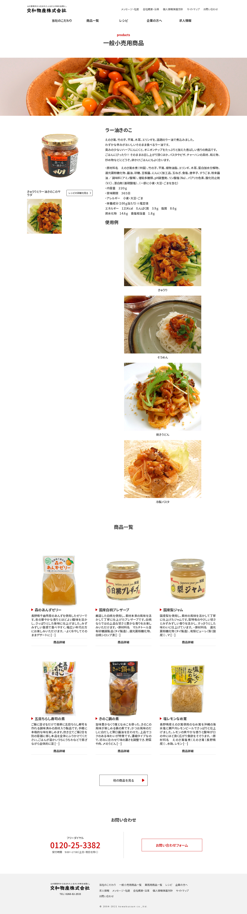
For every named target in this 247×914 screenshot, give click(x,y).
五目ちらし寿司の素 (50, 718)
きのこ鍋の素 (109, 718)
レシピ (123, 20)
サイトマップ (193, 9)
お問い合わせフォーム (172, 845)
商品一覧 (92, 20)
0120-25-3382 (75, 845)
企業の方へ (154, 20)
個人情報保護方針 (173, 9)
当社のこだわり (62, 20)
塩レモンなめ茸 (175, 718)
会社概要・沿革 (151, 9)
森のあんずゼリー (48, 610)
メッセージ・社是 (130, 9)
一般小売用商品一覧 (130, 885)
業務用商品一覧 (153, 885)
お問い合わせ (210, 9)
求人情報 (185, 20)
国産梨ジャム (173, 610)
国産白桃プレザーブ (114, 610)
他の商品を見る (123, 780)
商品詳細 (59, 642)
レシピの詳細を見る (78, 192)
